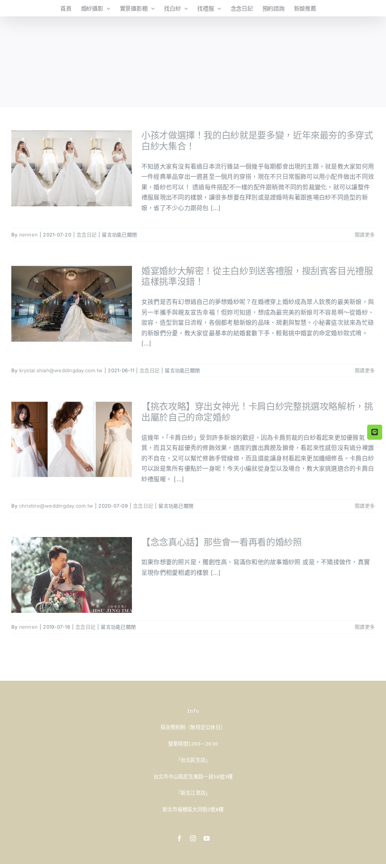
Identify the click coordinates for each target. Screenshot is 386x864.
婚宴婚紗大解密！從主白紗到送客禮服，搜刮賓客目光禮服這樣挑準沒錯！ (257, 276)
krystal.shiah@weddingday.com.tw (61, 370)
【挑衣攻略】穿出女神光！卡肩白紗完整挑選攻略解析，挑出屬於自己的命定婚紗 (257, 412)
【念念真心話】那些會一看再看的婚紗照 (221, 542)
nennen (28, 235)
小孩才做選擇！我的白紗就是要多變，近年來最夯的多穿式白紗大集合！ (257, 141)
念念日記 (86, 235)
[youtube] (207, 838)
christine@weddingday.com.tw (56, 506)
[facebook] (179, 838)
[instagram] (193, 838)
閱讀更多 (365, 235)
